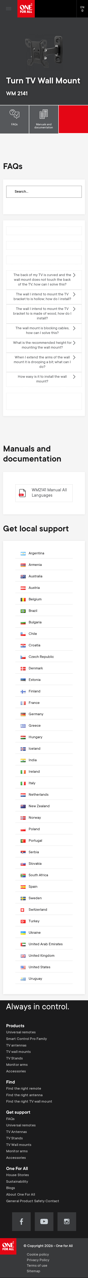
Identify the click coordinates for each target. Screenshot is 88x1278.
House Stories (17, 1175)
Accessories (16, 1072)
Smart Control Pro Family (26, 1039)
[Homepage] (26, 8)
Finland (35, 692)
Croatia (34, 646)
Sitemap (33, 1271)
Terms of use (37, 1266)
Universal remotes (21, 1032)
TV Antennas (16, 1132)
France (34, 703)
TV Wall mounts (18, 1145)
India (33, 760)
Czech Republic (41, 657)
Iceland (35, 749)
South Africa (38, 875)
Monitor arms (17, 1065)
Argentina (36, 553)
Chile (33, 634)
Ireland (34, 772)
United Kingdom (41, 956)
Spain (33, 887)
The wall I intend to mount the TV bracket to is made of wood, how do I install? (42, 314)
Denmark (36, 669)
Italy (32, 783)
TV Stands (14, 1059)
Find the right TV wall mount (29, 1102)
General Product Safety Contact (32, 1201)
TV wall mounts (18, 1052)
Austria (34, 588)
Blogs (10, 1188)
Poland (34, 829)
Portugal (35, 841)
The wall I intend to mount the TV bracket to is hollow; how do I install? (42, 296)
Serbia (34, 852)
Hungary (35, 737)
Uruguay (35, 979)
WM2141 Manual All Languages (49, 493)
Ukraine (35, 933)
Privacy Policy (38, 1260)
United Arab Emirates (46, 944)
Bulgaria (35, 623)
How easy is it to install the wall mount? (42, 379)
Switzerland (38, 910)
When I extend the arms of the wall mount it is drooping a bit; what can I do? (42, 362)
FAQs (14, 124)
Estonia (35, 680)
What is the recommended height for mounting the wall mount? (42, 345)
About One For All (20, 1195)
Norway (35, 818)
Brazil (33, 611)
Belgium (35, 600)
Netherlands (39, 795)
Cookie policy (38, 1255)
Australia (35, 577)
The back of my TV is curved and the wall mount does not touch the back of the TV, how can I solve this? (42, 280)
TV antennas (16, 1046)
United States (39, 967)
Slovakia (35, 864)
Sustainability (17, 1182)
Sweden (35, 898)
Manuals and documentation (43, 126)
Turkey (34, 921)
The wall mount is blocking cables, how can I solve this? (42, 330)
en (84, 11)
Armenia (35, 565)
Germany (36, 714)
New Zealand (39, 806)
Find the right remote (23, 1089)
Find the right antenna (24, 1095)
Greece (35, 726)
